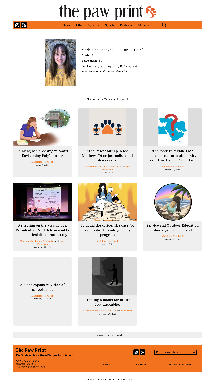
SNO (123, 379)
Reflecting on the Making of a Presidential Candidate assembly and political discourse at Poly (42, 230)
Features (126, 25)
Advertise (141, 364)
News (66, 25)
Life (79, 25)
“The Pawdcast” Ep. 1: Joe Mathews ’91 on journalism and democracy (107, 155)
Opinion (93, 25)
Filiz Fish (111, 310)
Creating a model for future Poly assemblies (107, 302)
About (106, 364)
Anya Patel (126, 310)
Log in (130, 379)
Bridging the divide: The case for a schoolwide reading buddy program (107, 230)
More (142, 25)
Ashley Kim (114, 166)
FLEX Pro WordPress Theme (104, 379)
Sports (109, 25)
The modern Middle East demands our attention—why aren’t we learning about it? (172, 155)
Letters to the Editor (180, 364)
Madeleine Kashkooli (42, 161)
